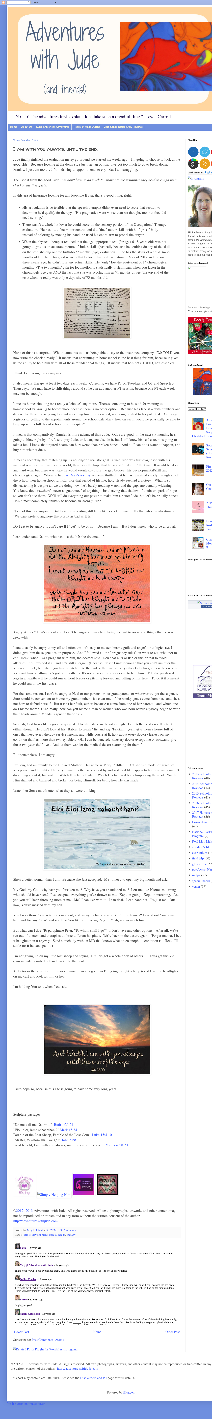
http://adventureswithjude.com (35, 1220)
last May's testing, (77, 475)
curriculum (199, 852)
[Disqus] (97, 1283)
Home (13, 126)
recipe (196, 875)
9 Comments (68, 1230)
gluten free (199, 864)
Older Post (172, 1331)
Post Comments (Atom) (48, 1339)
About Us (26, 126)
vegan (196, 886)
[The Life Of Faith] (107, 1194)
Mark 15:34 (68, 1129)
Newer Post (21, 1331)
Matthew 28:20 (117, 1144)
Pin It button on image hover (26, 1403)
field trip (198, 858)
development (40, 1235)
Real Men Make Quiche (87, 126)
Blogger (128, 1392)
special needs (57, 1235)
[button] (197, 298)
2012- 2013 (24, 1210)
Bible (27, 1235)
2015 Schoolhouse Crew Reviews (123, 126)
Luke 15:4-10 (102, 1134)
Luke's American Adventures (52, 126)
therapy (71, 1235)
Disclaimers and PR (93, 1377)
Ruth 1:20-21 (63, 1124)
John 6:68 (69, 1139)
